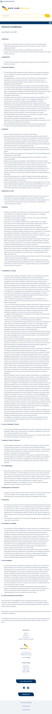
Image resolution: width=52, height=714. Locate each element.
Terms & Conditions (26, 702)
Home (26, 633)
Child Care (26, 666)
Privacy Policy (26, 706)
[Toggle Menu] (50, 23)
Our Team (26, 637)
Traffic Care (26, 670)
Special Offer (26, 671)
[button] (26, 681)
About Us (26, 635)
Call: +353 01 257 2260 (8, 1)
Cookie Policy (26, 709)
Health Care (26, 668)
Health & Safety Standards (26, 639)
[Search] (47, 15)
